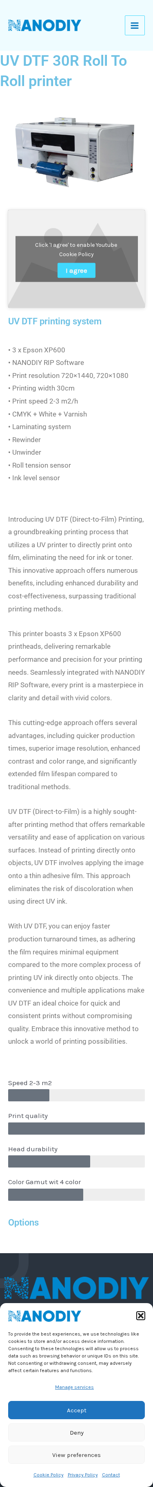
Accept (76, 1410)
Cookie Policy (48, 1475)
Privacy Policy (83, 1475)
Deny (77, 1432)
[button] (141, 1316)
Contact (111, 1475)
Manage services (74, 1387)
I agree (76, 270)
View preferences (76, 1455)
